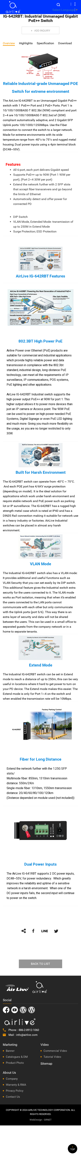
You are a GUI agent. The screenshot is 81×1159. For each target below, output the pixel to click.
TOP (72, 1149)
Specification (45, 43)
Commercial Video (55, 1051)
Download (65, 43)
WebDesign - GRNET (41, 1119)
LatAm (31, 1010)
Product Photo (15, 1063)
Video (44, 1045)
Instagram (23, 1010)
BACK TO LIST (40, 964)
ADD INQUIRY (42, 30)
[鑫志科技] (13, 7)
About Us (9, 1072)
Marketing (10, 1045)
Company (12, 1078)
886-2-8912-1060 (29, 1030)
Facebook (6, 1010)
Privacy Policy (14, 1090)
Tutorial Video (52, 1057)
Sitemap (46, 1063)
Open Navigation (75, 4)
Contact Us (13, 1096)
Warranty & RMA (16, 1084)
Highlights (26, 43)
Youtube (14, 1010)
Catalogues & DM (17, 1057)
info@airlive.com (26, 1035)
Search (58, 4)
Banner (10, 1051)
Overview (9, 43)
